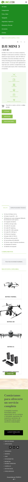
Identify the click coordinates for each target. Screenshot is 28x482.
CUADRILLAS (8, 466)
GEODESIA (7, 453)
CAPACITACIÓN (8, 443)
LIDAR (6, 456)
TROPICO (18, 477)
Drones (11, 37)
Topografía (4, 17)
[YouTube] (17, 447)
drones (7, 37)
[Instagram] (14, 447)
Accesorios (4, 29)
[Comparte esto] (17, 42)
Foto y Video (5, 14)
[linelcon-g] (7, 2)
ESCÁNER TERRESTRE (10, 463)
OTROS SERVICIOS (9, 471)
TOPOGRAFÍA (8, 451)
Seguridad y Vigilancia (7, 21)
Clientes (4, 32)
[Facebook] (10, 447)
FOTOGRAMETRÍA (9, 459)
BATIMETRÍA (8, 461)
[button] (26, 2)
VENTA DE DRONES (9, 441)
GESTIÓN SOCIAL (9, 468)
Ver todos (4, 6)
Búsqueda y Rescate (7, 25)
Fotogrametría (5, 10)
